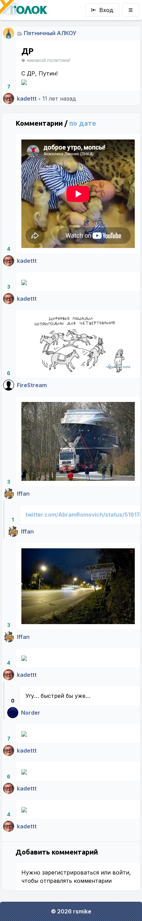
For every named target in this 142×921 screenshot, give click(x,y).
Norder (30, 712)
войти (120, 872)
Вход (106, 10)
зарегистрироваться (70, 872)
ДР (27, 51)
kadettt (27, 98)
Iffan (23, 493)
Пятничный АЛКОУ (50, 33)
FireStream (32, 385)
